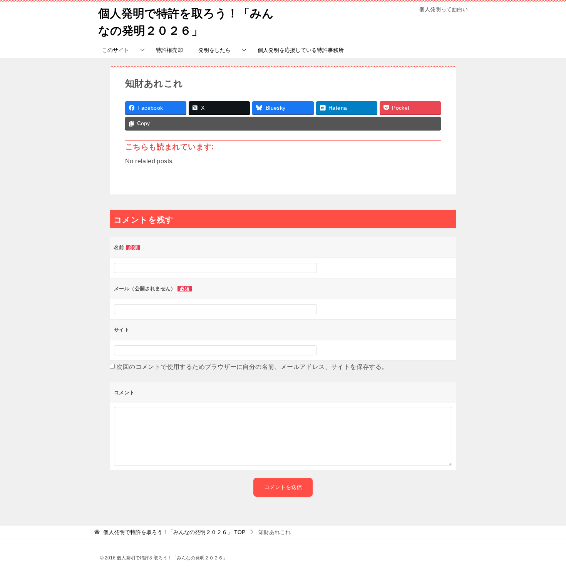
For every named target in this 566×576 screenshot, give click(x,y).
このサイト (115, 50)
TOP (174, 532)
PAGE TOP (547, 552)
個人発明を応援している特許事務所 (301, 50)
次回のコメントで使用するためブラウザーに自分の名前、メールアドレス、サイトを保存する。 (252, 366)
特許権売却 (169, 50)
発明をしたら (214, 50)
